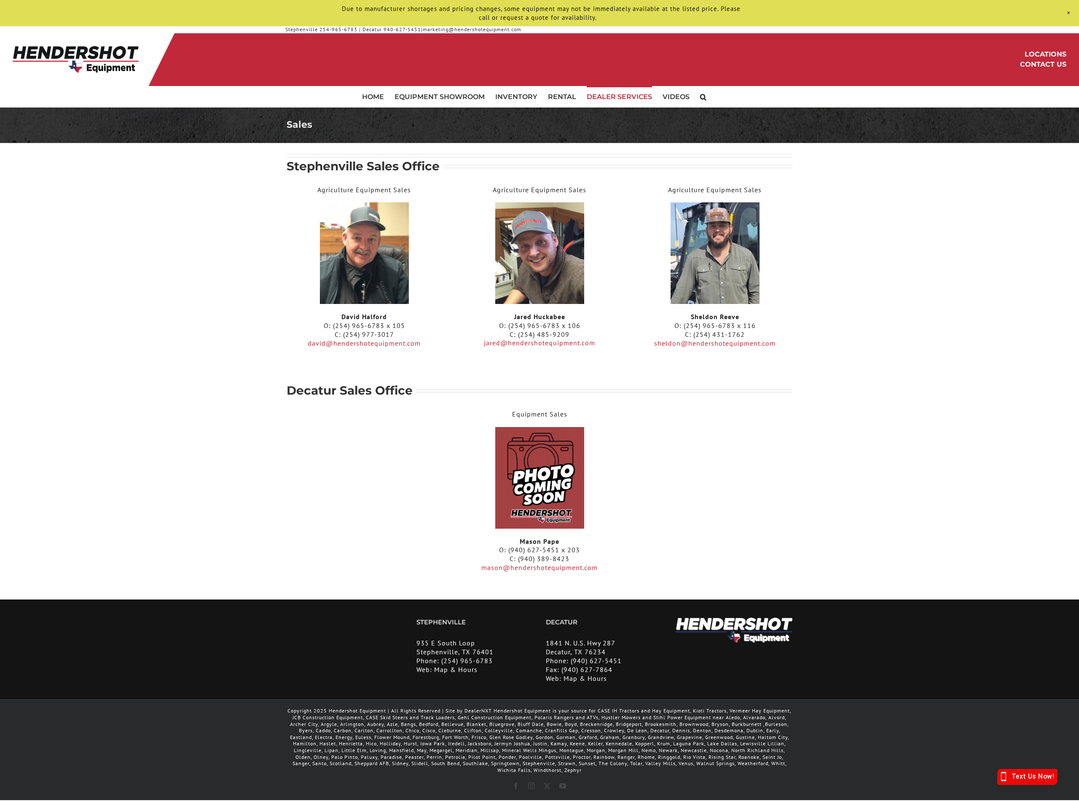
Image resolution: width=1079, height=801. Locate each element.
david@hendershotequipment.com (364, 343)
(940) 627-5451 (596, 660)
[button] (703, 96)
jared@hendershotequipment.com (539, 343)
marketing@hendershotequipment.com (472, 29)
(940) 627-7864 (586, 669)
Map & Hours (456, 669)
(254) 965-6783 (467, 660)
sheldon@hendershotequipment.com (715, 343)
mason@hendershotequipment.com (539, 567)
